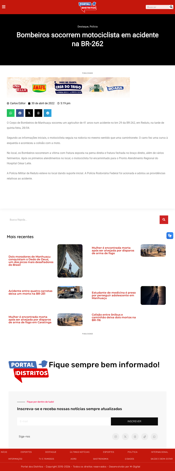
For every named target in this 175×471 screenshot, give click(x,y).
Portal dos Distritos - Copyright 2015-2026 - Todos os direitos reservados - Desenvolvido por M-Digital (80, 466)
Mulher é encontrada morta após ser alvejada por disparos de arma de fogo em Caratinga (30, 319)
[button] (11, 113)
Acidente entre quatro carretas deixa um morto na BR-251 (30, 292)
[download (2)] (68, 87)
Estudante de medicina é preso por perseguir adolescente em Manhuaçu (114, 295)
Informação (15, 459)
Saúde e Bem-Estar (162, 459)
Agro (74, 459)
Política (133, 452)
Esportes (26, 452)
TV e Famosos (46, 459)
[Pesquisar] (171, 7)
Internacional (159, 452)
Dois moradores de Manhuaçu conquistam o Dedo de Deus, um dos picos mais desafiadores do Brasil (31, 260)
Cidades (129, 459)
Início (4, 452)
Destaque (83, 26)
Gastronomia (101, 459)
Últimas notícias (79, 452)
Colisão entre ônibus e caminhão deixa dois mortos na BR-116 (114, 317)
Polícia (94, 26)
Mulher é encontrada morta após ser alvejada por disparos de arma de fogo (113, 250)
